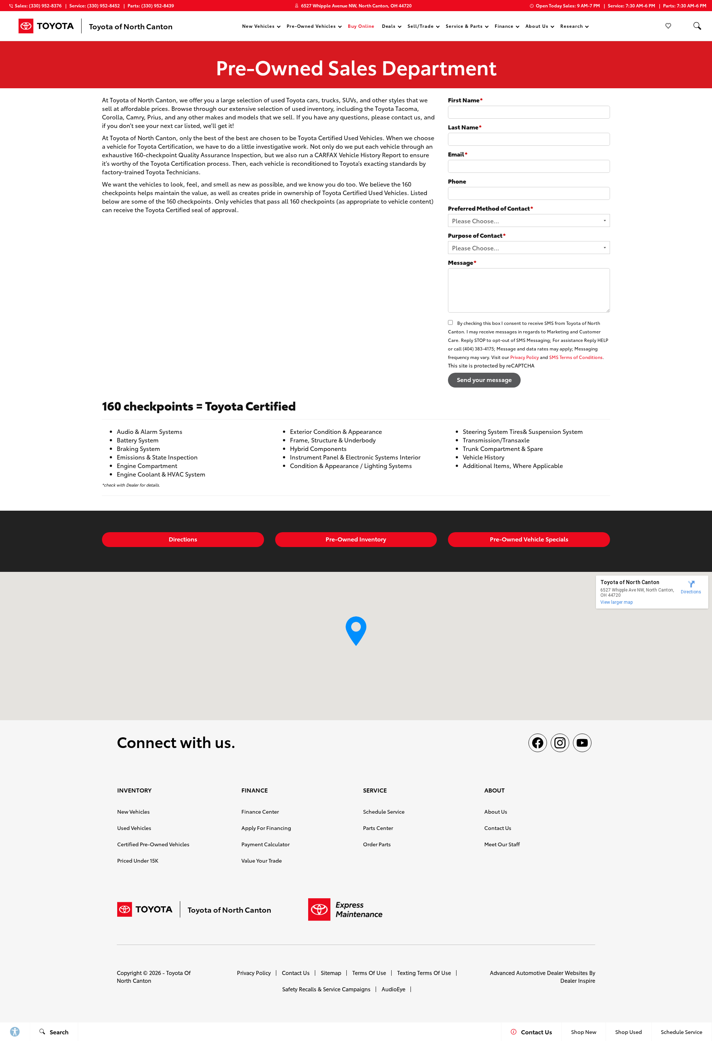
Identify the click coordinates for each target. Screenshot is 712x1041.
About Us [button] (536, 27)
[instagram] (560, 743)
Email (458, 153)
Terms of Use (369, 972)
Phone (457, 181)
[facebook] (537, 743)
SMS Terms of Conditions (576, 357)
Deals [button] (389, 27)
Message (462, 262)
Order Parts (377, 844)
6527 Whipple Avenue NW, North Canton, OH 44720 (356, 5)
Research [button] (571, 27)
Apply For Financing (266, 827)
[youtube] (582, 743)
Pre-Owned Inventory (356, 538)
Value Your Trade (261, 860)
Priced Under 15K (137, 860)
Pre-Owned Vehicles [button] (311, 27)
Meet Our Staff (502, 844)
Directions (183, 538)
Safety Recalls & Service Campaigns (326, 989)
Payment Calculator (265, 844)
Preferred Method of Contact (490, 208)
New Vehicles (133, 811)
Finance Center (260, 811)
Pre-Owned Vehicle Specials (529, 538)
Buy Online (361, 26)
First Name (465, 99)
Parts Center (378, 827)
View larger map (616, 602)
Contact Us (497, 827)
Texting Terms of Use (424, 972)
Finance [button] (504, 27)
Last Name (465, 126)
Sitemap (331, 972)
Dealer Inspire (577, 980)
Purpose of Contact (477, 235)
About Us (495, 811)
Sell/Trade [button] (420, 27)
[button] (697, 26)
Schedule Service (384, 811)
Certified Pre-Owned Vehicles (153, 844)
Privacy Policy (524, 357)
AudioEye (393, 989)
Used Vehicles (134, 827)
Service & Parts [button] (464, 27)
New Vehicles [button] (258, 27)
